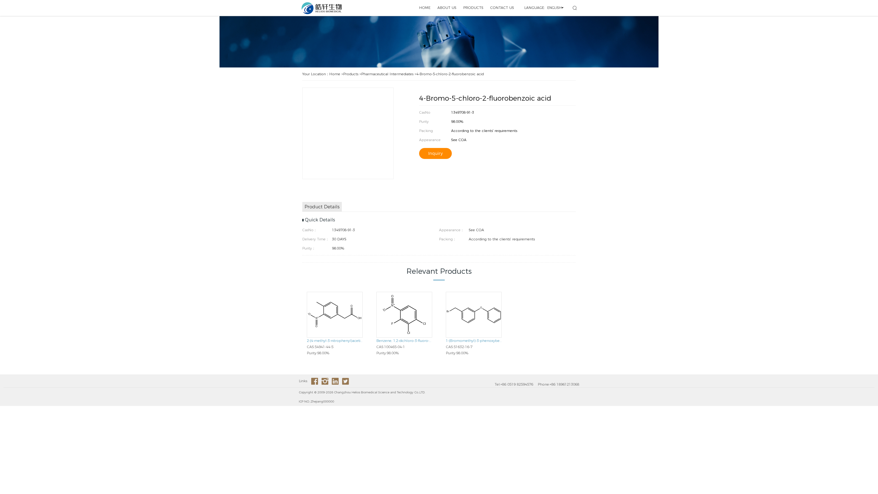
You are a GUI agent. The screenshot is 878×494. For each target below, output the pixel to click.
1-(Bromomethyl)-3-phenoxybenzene (474, 340)
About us (446, 7)
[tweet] (345, 381)
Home (425, 7)
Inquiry (435, 153)
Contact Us (502, 7)
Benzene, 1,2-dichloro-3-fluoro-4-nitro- (404, 340)
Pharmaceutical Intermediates (387, 74)
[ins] (324, 381)
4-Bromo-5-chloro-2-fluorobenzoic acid (450, 74)
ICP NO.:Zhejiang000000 (316, 401)
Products (473, 7)
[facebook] (314, 381)
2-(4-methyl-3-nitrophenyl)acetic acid (335, 340)
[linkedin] (335, 381)
